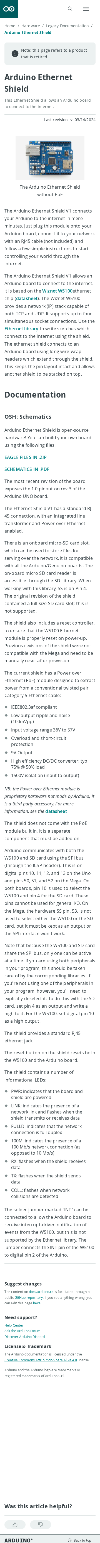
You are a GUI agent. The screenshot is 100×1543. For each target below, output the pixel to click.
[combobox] (48, 9)
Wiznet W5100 (57, 291)
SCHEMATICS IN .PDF (26, 469)
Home (11, 25)
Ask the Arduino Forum (22, 1331)
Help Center (13, 1325)
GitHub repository (29, 1297)
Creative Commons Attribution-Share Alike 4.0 (40, 1360)
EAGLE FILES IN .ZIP (25, 457)
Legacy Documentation (69, 25)
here (36, 1303)
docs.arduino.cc (41, 1291)
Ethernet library (21, 329)
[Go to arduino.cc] (9, 9)
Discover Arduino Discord (24, 1336)
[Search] (70, 9)
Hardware (32, 25)
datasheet (27, 298)
